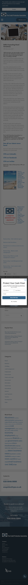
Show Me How (14, 297)
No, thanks (14, 301)
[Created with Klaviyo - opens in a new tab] (14, 305)
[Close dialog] (25, 280)
